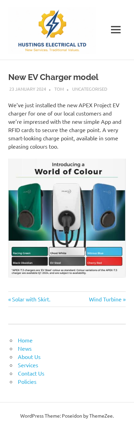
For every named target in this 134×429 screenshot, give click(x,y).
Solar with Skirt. (31, 299)
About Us (29, 356)
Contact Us (31, 373)
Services (28, 364)
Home (25, 340)
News (25, 348)
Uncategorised (89, 89)
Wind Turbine (105, 299)
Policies (27, 381)
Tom (59, 89)
